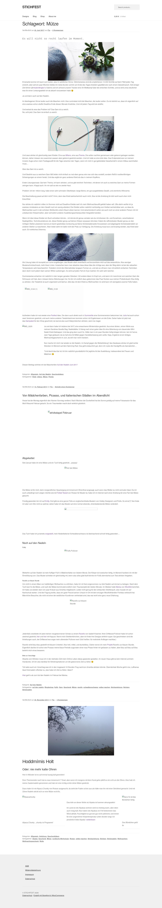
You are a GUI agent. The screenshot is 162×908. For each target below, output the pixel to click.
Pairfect (54, 315)
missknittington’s (39, 87)
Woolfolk (128, 587)
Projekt (110, 644)
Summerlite (89, 315)
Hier (24, 675)
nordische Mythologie (60, 839)
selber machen (104, 687)
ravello (80, 687)
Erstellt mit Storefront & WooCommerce (49, 895)
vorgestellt (49, 533)
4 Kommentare (62, 700)
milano (39, 377)
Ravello (82, 633)
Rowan (72, 839)
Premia (82, 155)
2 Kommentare (57, 30)
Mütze (45, 377)
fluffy (56, 687)
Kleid (34, 377)
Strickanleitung (116, 687)
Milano (68, 155)
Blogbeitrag (49, 687)
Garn (61, 687)
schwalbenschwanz (90, 687)
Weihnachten (122, 839)
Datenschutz (30, 878)
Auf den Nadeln (45, 374)
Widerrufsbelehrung (33, 870)
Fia (49, 30)
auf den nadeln (38, 687)
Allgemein (34, 374)
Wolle (42, 841)
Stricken (126, 687)
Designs (25, 16)
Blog (34, 16)
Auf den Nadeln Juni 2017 (67, 364)
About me (52, 16)
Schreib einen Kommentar (64, 387)
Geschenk (67, 687)
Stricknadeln (27, 690)
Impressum (29, 874)
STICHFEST (31, 6)
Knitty (47, 501)
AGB (27, 866)
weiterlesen (90, 819)
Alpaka (35, 839)
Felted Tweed (62, 493)
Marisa (118, 587)
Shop (42, 16)
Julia (125, 315)
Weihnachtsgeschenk (30, 841)
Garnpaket (30, 321)
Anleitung (43, 836)
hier (38, 636)
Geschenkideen (58, 374)
